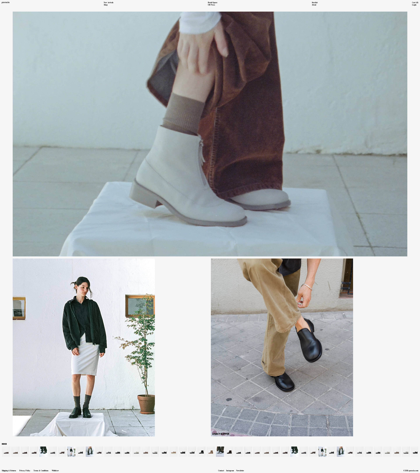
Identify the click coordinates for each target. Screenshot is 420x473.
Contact (221, 470)
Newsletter (240, 470)
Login (414, 5)
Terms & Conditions (40, 470)
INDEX (4, 444)
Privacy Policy (24, 470)
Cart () (415, 2)
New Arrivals (108, 2)
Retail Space (212, 2)
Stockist (315, 2)
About (314, 5)
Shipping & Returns (9, 470)
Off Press (211, 5)
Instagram (230, 470)
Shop (105, 5)
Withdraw (55, 470)
